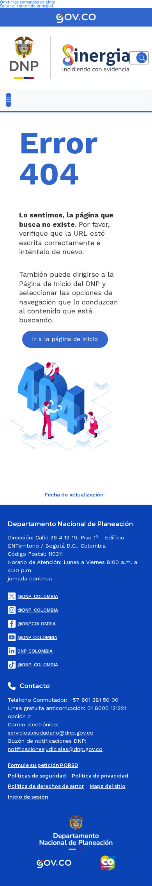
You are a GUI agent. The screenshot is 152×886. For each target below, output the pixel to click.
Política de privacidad (100, 776)
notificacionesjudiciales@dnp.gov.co (55, 749)
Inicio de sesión (28, 797)
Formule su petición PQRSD (43, 765)
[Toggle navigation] (8, 100)
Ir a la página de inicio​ (65, 339)
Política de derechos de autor (46, 786)
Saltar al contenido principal (26, 6)
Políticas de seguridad (37, 776)
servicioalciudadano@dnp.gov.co (51, 732)
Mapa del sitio (107, 786)
